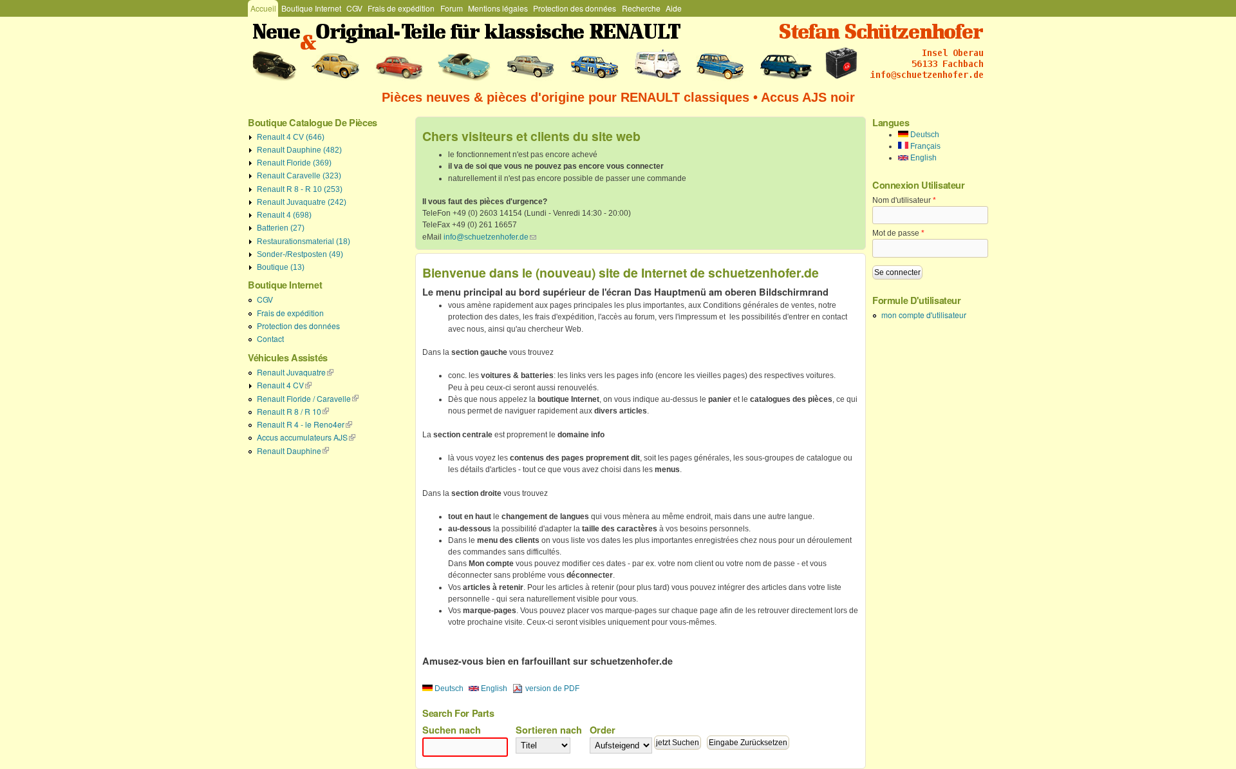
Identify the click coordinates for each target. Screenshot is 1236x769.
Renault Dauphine (293, 450)
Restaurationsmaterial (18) (303, 241)
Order (602, 729)
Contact (270, 338)
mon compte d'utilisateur (923, 314)
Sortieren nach (549, 729)
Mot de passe (898, 233)
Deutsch (448, 688)
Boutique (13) (280, 267)
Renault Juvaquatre (295, 371)
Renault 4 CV (284, 384)
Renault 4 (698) (284, 215)
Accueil (263, 8)
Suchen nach (451, 729)
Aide (674, 8)
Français (924, 146)
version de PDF (552, 688)
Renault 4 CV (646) (290, 137)
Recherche (641, 8)
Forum (451, 8)
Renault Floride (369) (294, 162)
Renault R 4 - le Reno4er (304, 424)
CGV (354, 8)
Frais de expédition (401, 8)
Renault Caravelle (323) (299, 175)
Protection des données (574, 8)
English (493, 688)
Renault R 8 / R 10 (293, 411)
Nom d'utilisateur (904, 200)
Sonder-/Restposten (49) (300, 254)
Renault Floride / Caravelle (308, 398)
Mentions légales (498, 8)
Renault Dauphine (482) (299, 150)
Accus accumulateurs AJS (306, 437)
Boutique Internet (311, 8)
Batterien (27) (280, 228)
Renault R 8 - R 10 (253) (299, 189)
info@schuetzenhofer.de (490, 237)
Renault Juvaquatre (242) (301, 202)
